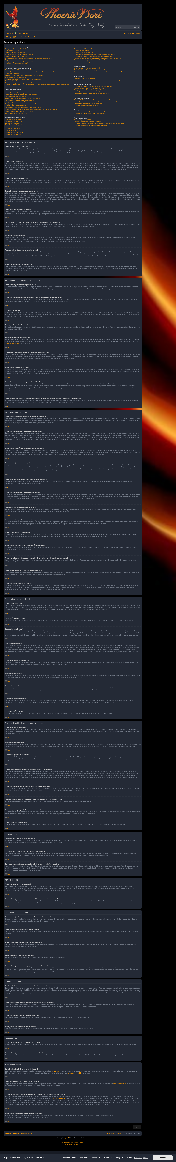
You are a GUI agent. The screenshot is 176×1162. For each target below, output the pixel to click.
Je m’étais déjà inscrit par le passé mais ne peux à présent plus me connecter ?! (28, 58)
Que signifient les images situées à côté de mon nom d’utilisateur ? (24, 79)
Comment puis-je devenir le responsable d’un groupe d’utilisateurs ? (93, 56)
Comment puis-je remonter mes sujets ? (16, 113)
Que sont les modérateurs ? (82, 50)
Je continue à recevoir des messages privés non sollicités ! (91, 70)
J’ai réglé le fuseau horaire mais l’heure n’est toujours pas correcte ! (24, 75)
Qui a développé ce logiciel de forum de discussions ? (89, 120)
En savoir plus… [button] (141, 1158)
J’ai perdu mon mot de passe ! (14, 60)
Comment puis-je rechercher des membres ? (87, 92)
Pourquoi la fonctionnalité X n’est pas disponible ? (88, 121)
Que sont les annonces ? (12, 128)
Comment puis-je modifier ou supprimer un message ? (20, 93)
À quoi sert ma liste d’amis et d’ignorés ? (85, 78)
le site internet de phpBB (13, 344)
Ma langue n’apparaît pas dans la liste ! (16, 77)
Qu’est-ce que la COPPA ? (12, 50)
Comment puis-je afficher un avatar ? (15, 81)
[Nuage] (14, 17)
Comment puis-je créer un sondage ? (16, 96)
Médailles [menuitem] (19, 33)
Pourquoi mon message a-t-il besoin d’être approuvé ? (20, 111)
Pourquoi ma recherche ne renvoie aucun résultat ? (89, 88)
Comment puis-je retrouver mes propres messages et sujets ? (92, 93)
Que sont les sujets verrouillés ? (14, 132)
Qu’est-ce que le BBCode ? (13, 119)
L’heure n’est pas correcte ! (13, 73)
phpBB (67, 1138)
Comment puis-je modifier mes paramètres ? (18, 70)
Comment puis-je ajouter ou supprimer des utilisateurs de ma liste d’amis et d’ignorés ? (99, 80)
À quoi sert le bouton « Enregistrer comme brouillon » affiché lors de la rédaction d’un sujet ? (31, 109)
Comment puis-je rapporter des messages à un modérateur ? (23, 107)
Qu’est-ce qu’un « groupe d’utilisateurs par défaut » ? (89, 60)
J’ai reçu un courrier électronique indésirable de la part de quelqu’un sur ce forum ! (98, 71)
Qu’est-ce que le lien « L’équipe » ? (84, 62)
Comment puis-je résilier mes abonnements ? (87, 105)
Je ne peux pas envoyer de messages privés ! (87, 68)
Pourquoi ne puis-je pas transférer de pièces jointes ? (20, 104)
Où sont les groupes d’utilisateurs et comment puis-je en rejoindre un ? (94, 54)
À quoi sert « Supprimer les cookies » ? (16, 63)
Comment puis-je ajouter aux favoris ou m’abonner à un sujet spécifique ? (95, 101)
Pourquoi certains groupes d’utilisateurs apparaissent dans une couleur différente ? (98, 58)
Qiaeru (81, 1142)
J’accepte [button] (163, 1158)
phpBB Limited (56, 1071)
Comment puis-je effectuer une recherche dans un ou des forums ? (93, 86)
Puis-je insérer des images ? (13, 125)
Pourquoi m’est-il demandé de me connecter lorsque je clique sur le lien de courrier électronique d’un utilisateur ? (37, 84)
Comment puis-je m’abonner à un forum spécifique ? (89, 103)
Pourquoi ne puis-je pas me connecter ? (16, 56)
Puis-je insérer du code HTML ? (14, 121)
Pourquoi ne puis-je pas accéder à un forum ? (18, 102)
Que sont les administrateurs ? (83, 49)
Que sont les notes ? (11, 130)
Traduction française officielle (70, 1142)
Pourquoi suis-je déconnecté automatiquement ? (19, 62)
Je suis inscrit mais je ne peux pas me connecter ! (19, 54)
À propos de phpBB (74, 1073)
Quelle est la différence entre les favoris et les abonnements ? (92, 100)
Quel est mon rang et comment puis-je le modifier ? (19, 83)
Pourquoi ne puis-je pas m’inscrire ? (15, 52)
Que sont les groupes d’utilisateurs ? (84, 52)
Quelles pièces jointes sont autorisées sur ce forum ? (89, 112)
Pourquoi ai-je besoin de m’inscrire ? (15, 49)
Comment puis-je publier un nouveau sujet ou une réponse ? (22, 91)
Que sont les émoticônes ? (13, 123)
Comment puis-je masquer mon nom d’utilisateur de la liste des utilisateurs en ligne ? (29, 71)
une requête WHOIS (58, 1098)
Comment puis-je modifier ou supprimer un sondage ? (20, 100)
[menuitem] (25, 33)
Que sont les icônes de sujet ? (14, 134)
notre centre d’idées (119, 1084)
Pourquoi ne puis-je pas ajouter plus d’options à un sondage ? (23, 98)
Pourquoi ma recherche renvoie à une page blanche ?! (90, 90)
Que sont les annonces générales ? (15, 126)
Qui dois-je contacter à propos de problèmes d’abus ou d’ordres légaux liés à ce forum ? (99, 123)
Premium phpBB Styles (79, 1140)
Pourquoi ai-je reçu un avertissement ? (16, 105)
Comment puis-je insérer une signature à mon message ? (21, 94)
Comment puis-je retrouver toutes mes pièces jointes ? (90, 113)
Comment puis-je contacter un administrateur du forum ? (90, 125)
